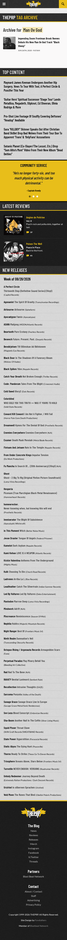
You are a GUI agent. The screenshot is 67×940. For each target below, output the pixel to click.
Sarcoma (8, 694)
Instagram (33, 848)
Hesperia (8, 489)
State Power (10, 739)
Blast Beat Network (33, 876)
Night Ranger (10, 631)
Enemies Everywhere (14, 432)
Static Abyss (10, 746)
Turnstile (8, 768)
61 (31, 255)
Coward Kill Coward (14, 414)
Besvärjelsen (10, 346)
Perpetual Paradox (13, 660)
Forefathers (40, 920)
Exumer (8, 440)
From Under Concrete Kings (17, 455)
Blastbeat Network (39, 926)
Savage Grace (11, 701)
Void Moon (9, 794)
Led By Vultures (11, 594)
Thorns (7, 754)
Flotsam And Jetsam (14, 447)
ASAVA (7, 324)
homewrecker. (11, 504)
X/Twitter (33, 857)
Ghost (6, 473)
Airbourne (9, 309)
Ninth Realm (10, 638)
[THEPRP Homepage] (33, 4)
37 (31, 232)
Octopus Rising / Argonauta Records (22, 649)
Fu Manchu (9, 466)
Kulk (6, 571)
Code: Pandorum (12, 383)
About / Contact (33, 891)
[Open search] (63, 4)
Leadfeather (10, 586)
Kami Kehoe (10, 553)
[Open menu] (4, 4)
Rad (5, 672)
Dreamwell (9, 425)
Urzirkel (8, 787)
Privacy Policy (33, 904)
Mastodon (8, 601)
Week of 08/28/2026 (17, 279)
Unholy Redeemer (13, 776)
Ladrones (8, 579)
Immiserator (10, 519)
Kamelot (8, 545)
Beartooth (9, 331)
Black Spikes (10, 369)
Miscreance (9, 616)
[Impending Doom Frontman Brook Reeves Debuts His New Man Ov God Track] (9, 43)
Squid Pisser (10, 727)
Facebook (33, 852)
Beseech (8, 339)
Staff (33, 895)
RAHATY (7, 679)
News (34, 830)
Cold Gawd (9, 391)
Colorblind (9, 398)
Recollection (10, 687)
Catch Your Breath (13, 376)
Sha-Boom (9, 720)
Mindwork (9, 608)
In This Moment (11, 530)
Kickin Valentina (12, 560)
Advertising (33, 900)
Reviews (33, 835)
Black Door (9, 357)
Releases (33, 839)
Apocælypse (10, 316)
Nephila (7, 623)
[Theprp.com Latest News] (33, 813)
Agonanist (9, 302)
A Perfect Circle (12, 286)
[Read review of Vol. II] (14, 225)
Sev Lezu (8, 713)
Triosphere (9, 761)
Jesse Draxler (11, 538)
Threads (33, 861)
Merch (33, 843)
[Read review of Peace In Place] (14, 252)
